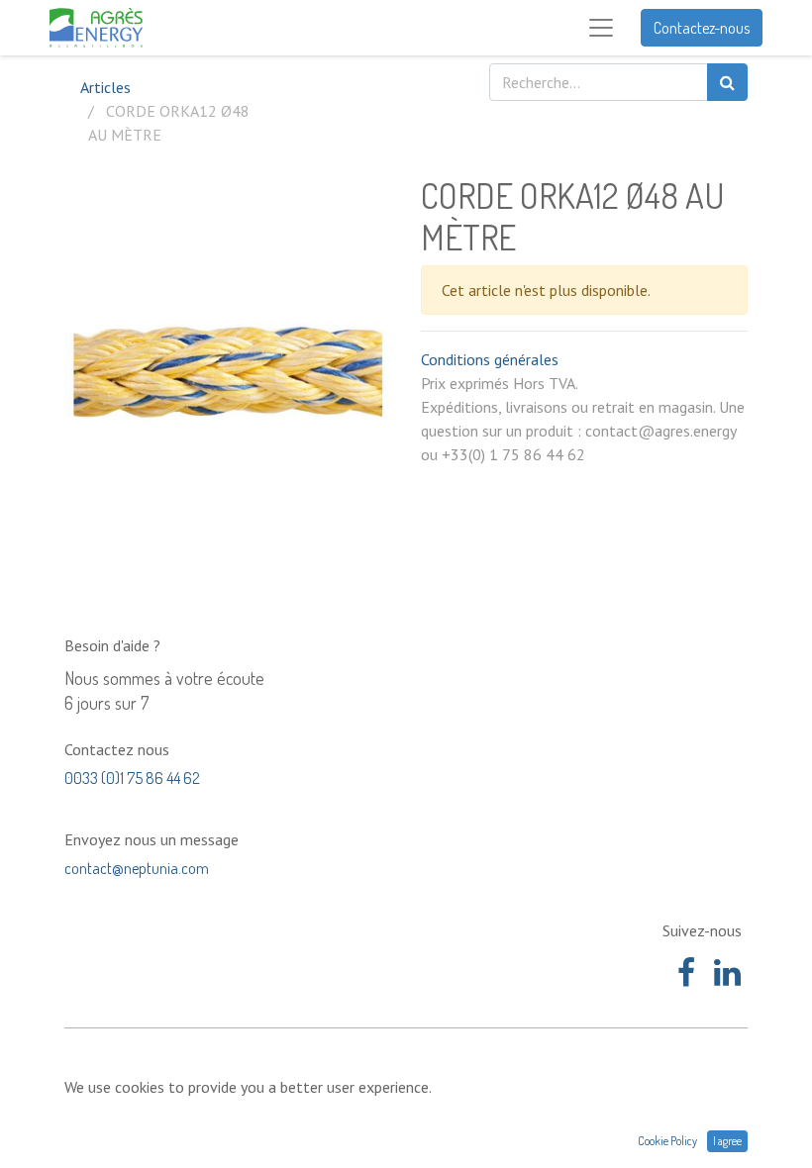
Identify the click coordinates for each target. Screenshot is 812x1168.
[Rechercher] (727, 82)
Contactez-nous (702, 28)
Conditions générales (489, 359)
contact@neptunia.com (136, 868)
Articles (105, 87)
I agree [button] (727, 1140)
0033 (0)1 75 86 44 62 (132, 778)
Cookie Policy (667, 1140)
